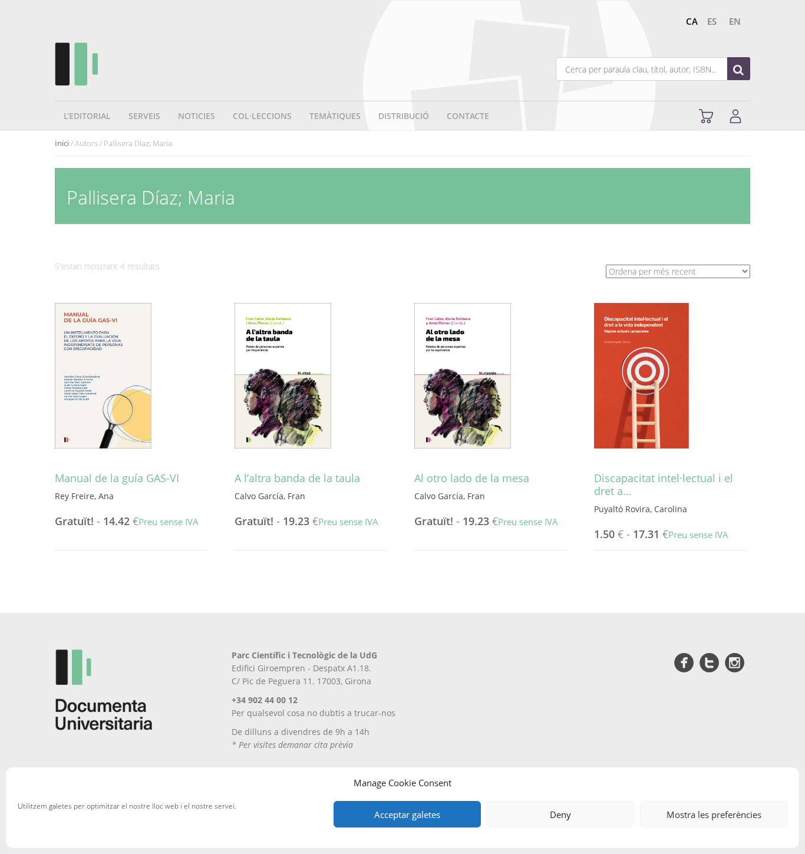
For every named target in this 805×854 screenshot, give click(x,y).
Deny (560, 814)
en (735, 21)
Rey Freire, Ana (84, 496)
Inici (62, 143)
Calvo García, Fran (270, 496)
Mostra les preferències (714, 814)
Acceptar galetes (407, 814)
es (712, 21)
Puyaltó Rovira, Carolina (640, 509)
